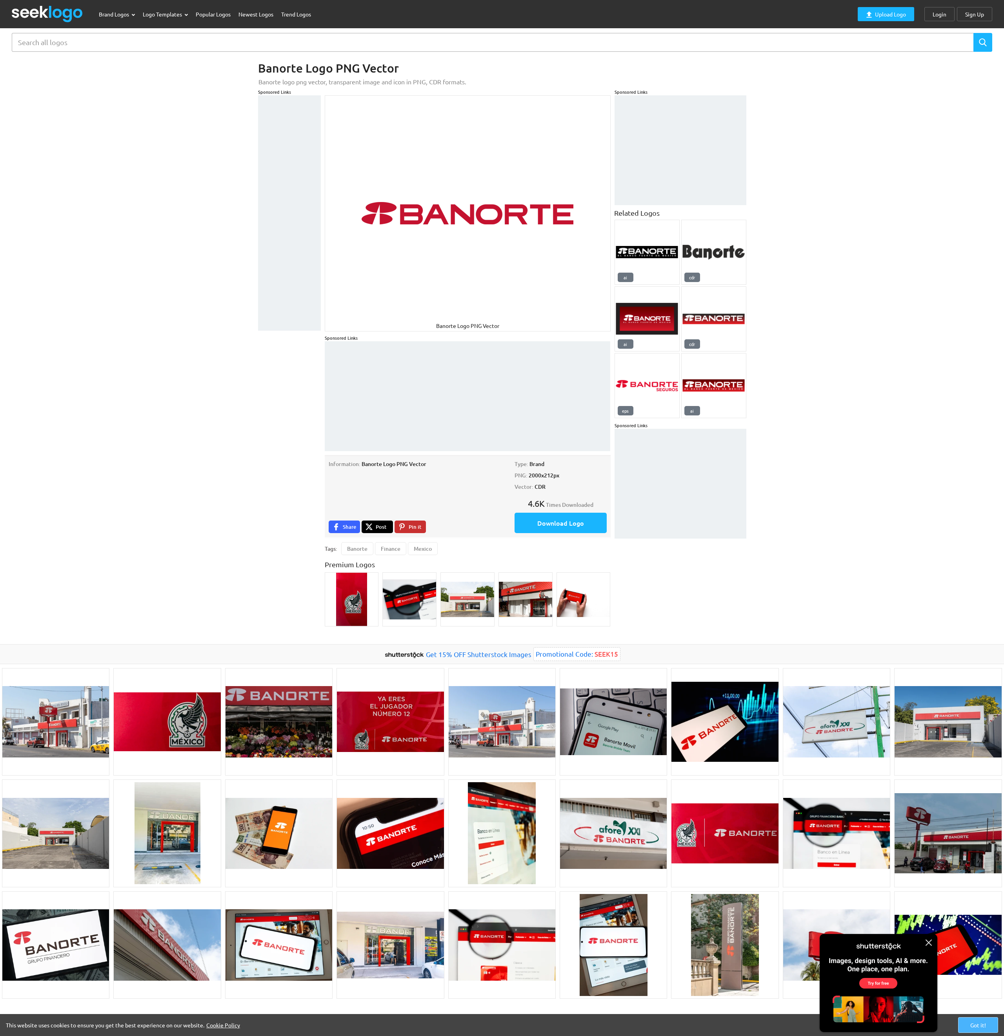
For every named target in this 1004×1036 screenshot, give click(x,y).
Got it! (978, 1025)
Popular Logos (213, 14)
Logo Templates (163, 14)
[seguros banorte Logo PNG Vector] (647, 385)
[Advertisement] (289, 213)
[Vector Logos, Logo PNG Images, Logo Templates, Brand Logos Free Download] (47, 14)
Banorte (357, 548)
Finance (390, 548)
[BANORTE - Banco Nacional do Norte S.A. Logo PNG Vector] (713, 252)
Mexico (423, 548)
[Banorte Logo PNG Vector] (647, 252)
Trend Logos (296, 14)
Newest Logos (255, 14)
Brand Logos (114, 14)
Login (939, 14)
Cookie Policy (223, 1025)
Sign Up (974, 14)
